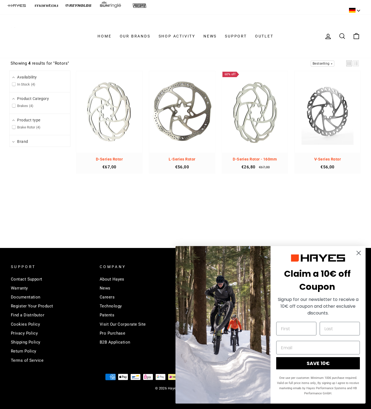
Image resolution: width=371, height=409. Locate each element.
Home (104, 36)
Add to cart (109, 117)
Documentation (25, 297)
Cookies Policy (25, 324)
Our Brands (135, 36)
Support (236, 36)
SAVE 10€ (318, 363)
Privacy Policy (24, 333)
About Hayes (112, 279)
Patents (107, 315)
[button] (349, 63)
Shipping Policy (25, 342)
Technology (111, 306)
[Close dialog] (358, 253)
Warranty (19, 288)
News (210, 36)
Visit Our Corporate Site (123, 324)
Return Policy (23, 351)
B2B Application (115, 342)
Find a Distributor (27, 315)
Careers (107, 297)
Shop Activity (177, 36)
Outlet (264, 36)
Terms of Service (27, 360)
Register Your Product (32, 306)
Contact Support (26, 279)
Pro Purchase (112, 333)
